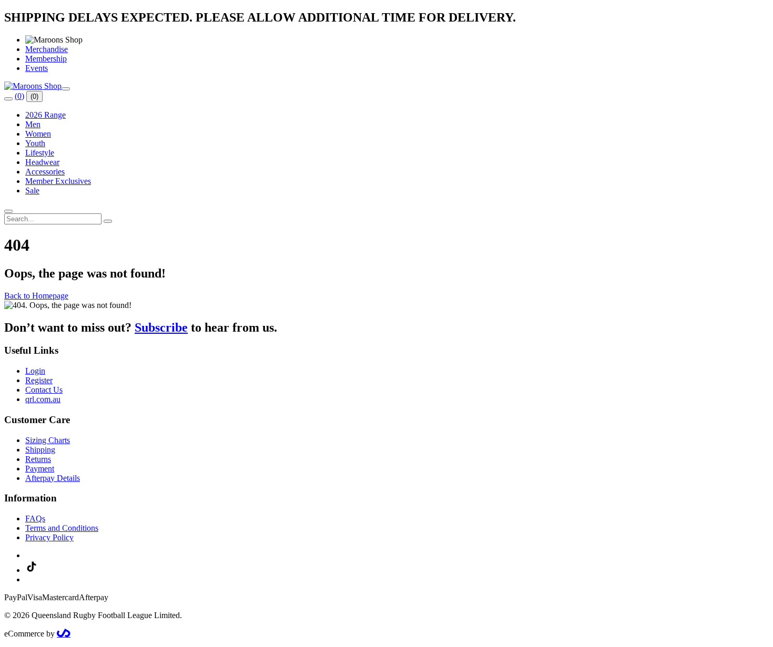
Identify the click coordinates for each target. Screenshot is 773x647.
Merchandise (46, 49)
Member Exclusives (58, 181)
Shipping (40, 449)
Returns (38, 459)
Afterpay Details (52, 478)
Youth (35, 143)
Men (32, 124)
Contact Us (44, 389)
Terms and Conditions (61, 527)
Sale (32, 190)
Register (39, 380)
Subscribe (161, 327)
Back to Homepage (36, 295)
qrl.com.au (42, 399)
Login (35, 370)
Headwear (42, 162)
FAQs (35, 518)
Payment (39, 468)
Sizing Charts (47, 440)
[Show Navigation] (66, 88)
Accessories (45, 171)
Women (38, 133)
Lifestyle (39, 152)
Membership (46, 58)
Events (36, 68)
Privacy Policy (49, 537)
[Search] (8, 98)
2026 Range (45, 114)
